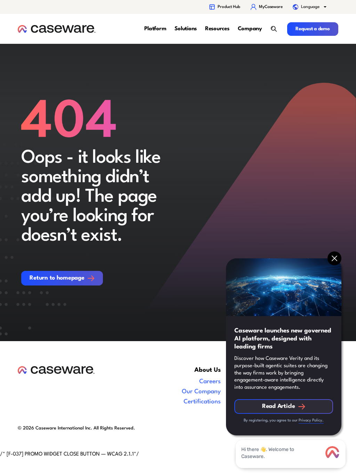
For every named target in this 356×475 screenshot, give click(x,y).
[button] (310, 6)
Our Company (201, 392)
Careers (210, 382)
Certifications (202, 402)
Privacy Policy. (311, 420)
